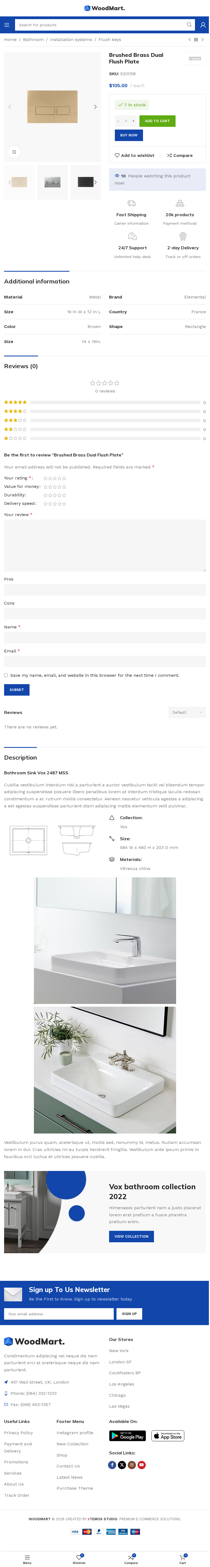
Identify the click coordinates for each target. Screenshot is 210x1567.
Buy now (129, 135)
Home (10, 39)
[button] (9, 106)
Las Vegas (119, 1406)
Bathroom (33, 39)
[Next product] (202, 40)
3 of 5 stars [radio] (54, 478)
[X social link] (122, 1465)
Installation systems (71, 39)
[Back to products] (196, 40)
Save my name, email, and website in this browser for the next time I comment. (94, 675)
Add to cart (157, 121)
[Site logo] (105, 7)
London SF (120, 1361)
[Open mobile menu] (6, 24)
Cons (9, 603)
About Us (14, 1484)
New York (119, 1350)
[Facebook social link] (112, 1465)
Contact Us (68, 1466)
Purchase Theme (75, 1488)
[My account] (203, 24)
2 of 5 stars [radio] (50, 478)
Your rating (17, 478)
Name (12, 626)
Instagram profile (75, 1432)
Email (12, 651)
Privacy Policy (18, 1432)
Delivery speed (19, 503)
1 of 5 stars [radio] (45, 478)
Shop (62, 1455)
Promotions (16, 1462)
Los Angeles (121, 1384)
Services (13, 1473)
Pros (8, 579)
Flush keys (109, 39)
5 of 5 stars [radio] (64, 478)
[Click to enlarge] (14, 152)
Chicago (117, 1395)
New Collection (72, 1443)
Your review (18, 514)
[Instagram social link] (132, 1465)
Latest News (70, 1477)
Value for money (21, 486)
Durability (14, 495)
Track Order (17, 1495)
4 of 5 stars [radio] (59, 478)
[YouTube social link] (142, 1465)
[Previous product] (189, 40)
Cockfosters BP (125, 1372)
